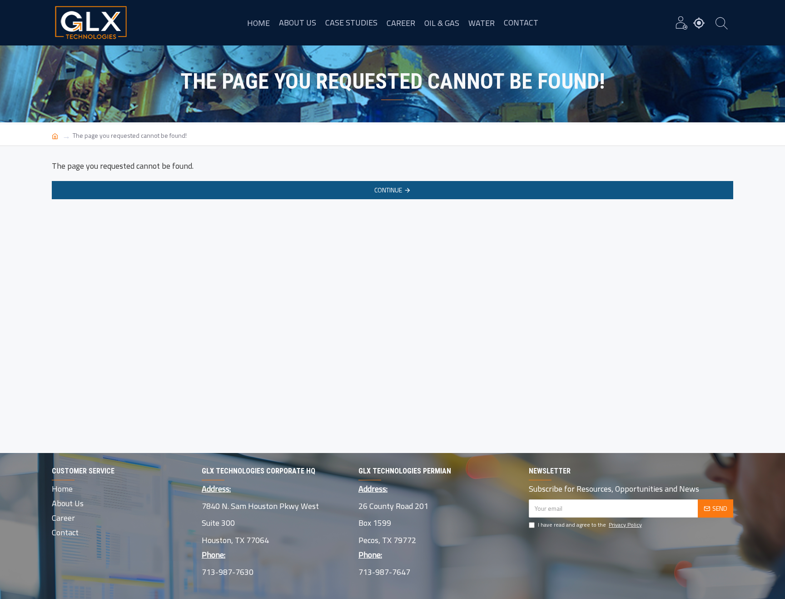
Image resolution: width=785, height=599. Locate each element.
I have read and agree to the (590, 525)
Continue (388, 190)
